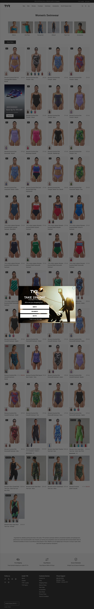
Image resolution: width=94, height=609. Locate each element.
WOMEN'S (35, 311)
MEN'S (35, 307)
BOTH (35, 316)
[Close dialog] (73, 288)
